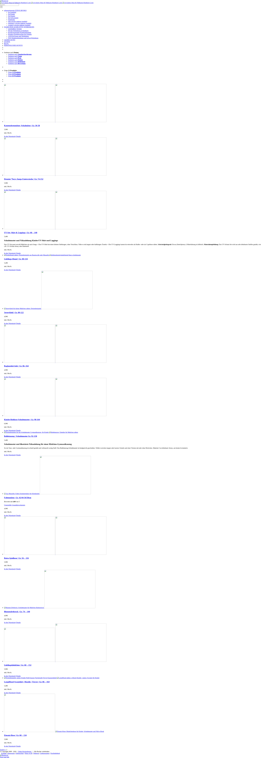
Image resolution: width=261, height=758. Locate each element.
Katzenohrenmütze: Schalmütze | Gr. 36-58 (22, 125)
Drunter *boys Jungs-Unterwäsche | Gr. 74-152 (23, 179)
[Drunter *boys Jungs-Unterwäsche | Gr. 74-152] (132, 156)
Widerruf (36, 753)
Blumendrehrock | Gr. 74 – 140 (17, 612)
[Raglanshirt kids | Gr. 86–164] (132, 343)
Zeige (14, 72)
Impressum (11, 753)
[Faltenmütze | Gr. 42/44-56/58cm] (132, 475)
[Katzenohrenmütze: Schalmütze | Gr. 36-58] (132, 103)
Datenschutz (20, 753)
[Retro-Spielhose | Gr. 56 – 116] (132, 535)
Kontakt (3, 753)
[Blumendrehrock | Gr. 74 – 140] (132, 589)
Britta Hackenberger (25, 751)
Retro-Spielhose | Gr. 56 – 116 (16, 558)
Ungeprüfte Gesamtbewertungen (14, 505)
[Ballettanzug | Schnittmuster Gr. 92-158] (132, 432)
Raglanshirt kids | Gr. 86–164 (16, 366)
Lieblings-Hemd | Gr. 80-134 (16, 259)
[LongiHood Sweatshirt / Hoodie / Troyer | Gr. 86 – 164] (132, 678)
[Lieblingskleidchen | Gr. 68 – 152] (132, 643)
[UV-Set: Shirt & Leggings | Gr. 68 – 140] (132, 210)
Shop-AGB (28, 753)
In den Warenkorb (10, 136)
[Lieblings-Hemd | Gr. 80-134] (132, 255)
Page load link (4, 757)
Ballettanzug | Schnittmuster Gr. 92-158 (20, 436)
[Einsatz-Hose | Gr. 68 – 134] (132, 713)
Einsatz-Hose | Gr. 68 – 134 (15, 735)
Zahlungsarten (44, 753)
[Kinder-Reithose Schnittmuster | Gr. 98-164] (132, 397)
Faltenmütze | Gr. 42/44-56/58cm (17, 498)
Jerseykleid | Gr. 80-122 (14, 312)
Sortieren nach (20, 54)
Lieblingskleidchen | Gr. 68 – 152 (17, 665)
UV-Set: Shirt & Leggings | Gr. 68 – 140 (20, 233)
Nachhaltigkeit (55, 753)
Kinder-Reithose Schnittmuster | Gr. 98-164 (22, 419)
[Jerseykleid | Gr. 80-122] (132, 290)
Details (18, 136)
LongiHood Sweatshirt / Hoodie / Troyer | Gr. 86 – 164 (27, 682)
